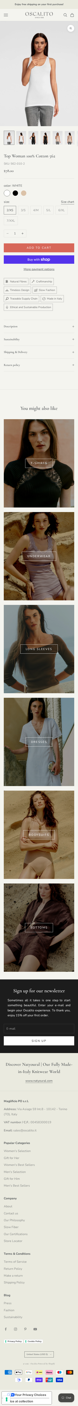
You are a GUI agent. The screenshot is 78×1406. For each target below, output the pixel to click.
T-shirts (39, 463)
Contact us (11, 1213)
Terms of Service (15, 1262)
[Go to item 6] (69, 138)
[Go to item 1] (9, 138)
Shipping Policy (14, 1282)
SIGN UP (39, 1041)
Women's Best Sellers (19, 1165)
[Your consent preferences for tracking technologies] (6, 1399)
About (8, 1206)
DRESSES (39, 742)
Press (8, 1303)
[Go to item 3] (33, 138)
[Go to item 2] (21, 138)
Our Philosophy (14, 1220)
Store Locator (13, 1241)
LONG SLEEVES (39, 649)
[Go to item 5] (57, 138)
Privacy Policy (15, 1341)
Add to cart (39, 248)
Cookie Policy (34, 1341)
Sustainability (13, 1317)
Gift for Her (11, 1158)
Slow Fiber (11, 1227)
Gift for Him (12, 1179)
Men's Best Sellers (17, 1186)
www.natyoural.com (39, 1081)
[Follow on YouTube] (35, 1329)
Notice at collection (19, 1401)
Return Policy (13, 1269)
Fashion (9, 1310)
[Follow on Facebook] (6, 1329)
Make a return (13, 1276)
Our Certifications (16, 1234)
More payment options (39, 269)
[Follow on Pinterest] (25, 1329)
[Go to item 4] (45, 138)
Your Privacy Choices (30, 1395)
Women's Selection (17, 1151)
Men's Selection (15, 1172)
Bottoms (39, 928)
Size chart (67, 202)
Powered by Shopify (46, 1363)
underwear (39, 556)
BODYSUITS (39, 835)
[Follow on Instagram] (15, 1329)
